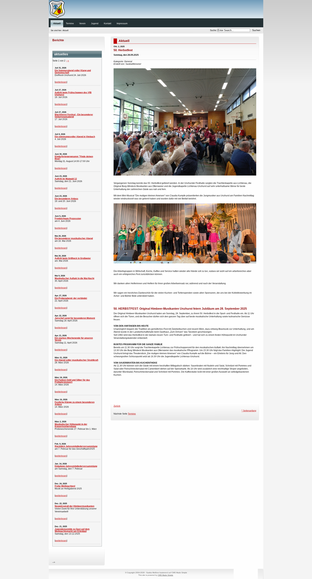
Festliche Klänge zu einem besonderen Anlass (74, 403)
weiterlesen (61, 82)
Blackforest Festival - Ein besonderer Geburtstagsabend (74, 115)
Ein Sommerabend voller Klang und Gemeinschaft (73, 71)
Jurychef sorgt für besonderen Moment (75, 318)
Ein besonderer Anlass (66, 198)
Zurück (117, 406)
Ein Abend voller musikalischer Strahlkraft (76, 360)
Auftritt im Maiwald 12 (66, 179)
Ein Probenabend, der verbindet (71, 298)
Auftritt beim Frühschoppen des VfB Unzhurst (73, 93)
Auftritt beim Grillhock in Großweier (73, 258)
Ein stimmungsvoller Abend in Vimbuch (75, 136)
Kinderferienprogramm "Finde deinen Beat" (74, 157)
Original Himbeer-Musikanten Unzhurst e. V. (156, 10)
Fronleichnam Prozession (68, 218)
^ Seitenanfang (248, 410)
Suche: (213, 30)
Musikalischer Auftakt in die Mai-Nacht (74, 278)
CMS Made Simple (165, 575)
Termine (132, 414)
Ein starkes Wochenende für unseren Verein (74, 339)
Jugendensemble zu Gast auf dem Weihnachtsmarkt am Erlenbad (72, 530)
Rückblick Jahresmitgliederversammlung (76, 446)
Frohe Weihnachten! (65, 486)
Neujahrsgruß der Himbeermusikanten (74, 506)
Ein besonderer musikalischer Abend (74, 238)
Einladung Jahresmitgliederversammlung (76, 466)
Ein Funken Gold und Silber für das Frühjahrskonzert (72, 381)
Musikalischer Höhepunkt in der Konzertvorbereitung (71, 425)
